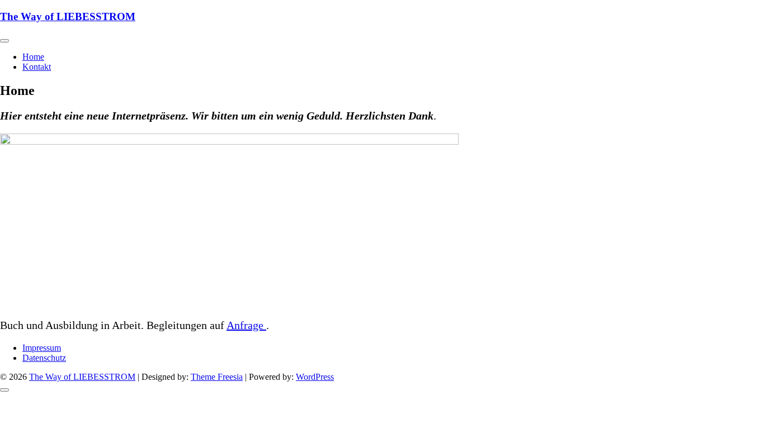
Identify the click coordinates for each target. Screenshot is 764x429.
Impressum (41, 347)
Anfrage (246, 325)
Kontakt (36, 67)
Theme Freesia (217, 377)
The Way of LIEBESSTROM (67, 16)
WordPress (315, 377)
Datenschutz (44, 358)
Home (33, 56)
